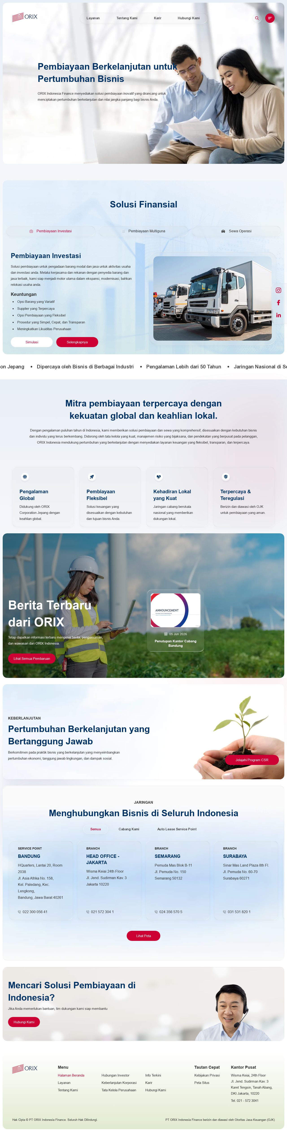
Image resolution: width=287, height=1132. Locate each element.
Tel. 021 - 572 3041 (245, 1100)
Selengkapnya (77, 342)
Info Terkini (153, 1075)
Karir (157, 18)
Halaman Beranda (71, 1075)
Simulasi (32, 342)
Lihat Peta (143, 936)
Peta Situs (201, 1083)
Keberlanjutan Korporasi (119, 1083)
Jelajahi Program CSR (252, 760)
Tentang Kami (127, 18)
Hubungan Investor (115, 1075)
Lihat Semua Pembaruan (32, 658)
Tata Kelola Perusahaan (119, 1090)
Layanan (64, 1083)
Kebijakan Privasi (207, 1075)
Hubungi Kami (24, 1022)
